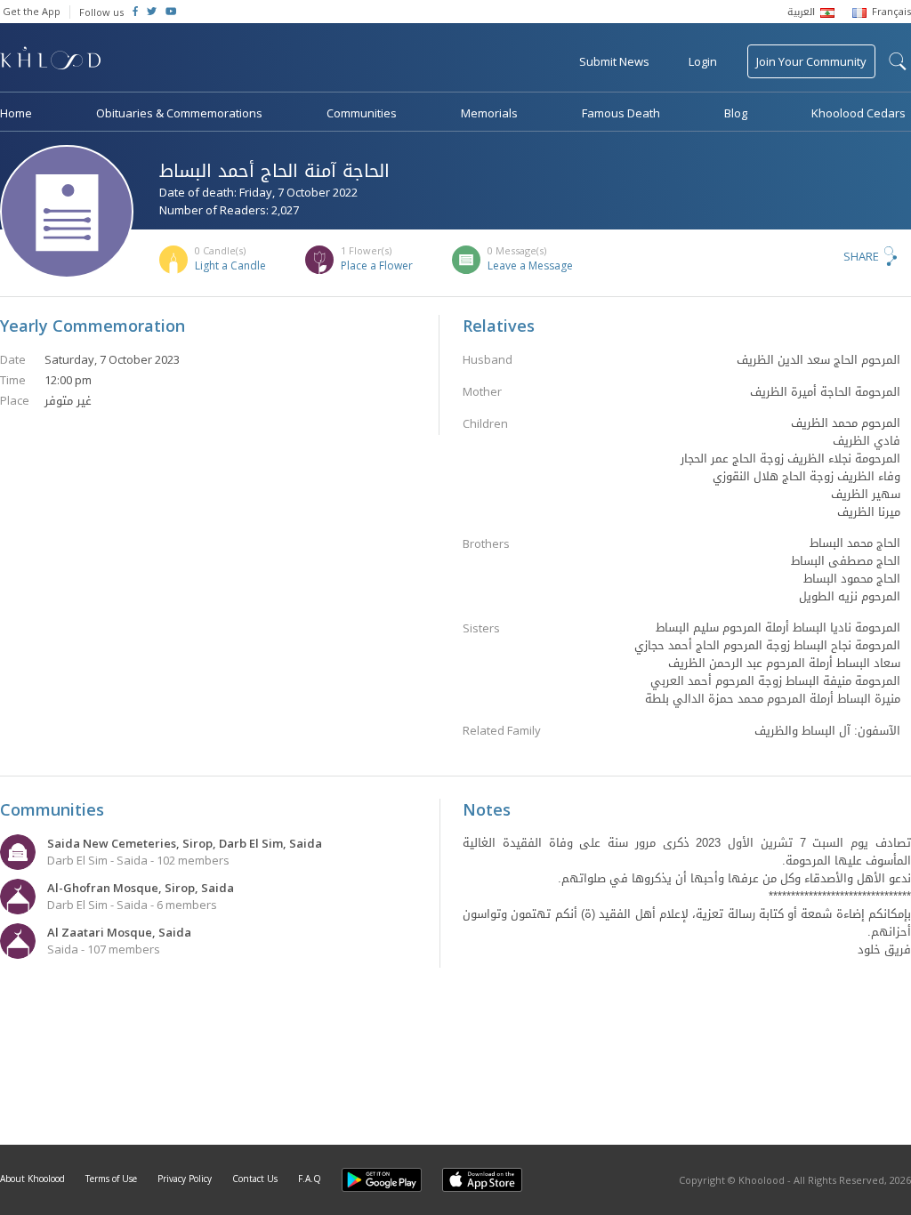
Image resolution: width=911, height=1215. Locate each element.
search (898, 61)
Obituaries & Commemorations (179, 113)
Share (861, 256)
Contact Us (255, 1178)
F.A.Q (309, 1178)
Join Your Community (811, 61)
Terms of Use (111, 1178)
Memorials (489, 113)
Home (16, 113)
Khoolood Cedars (858, 113)
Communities (362, 113)
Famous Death (621, 113)
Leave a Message (530, 265)
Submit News (614, 61)
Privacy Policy (184, 1178)
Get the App (31, 11)
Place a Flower (377, 265)
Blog (735, 113)
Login (703, 61)
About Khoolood (32, 1178)
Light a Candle (230, 265)
